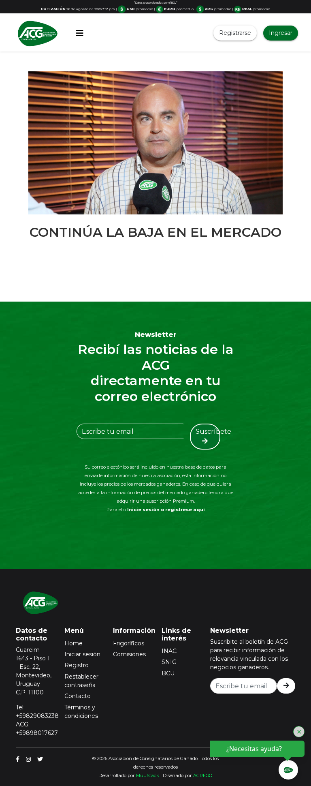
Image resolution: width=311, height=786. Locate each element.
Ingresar (280, 32)
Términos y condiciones (81, 712)
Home (73, 643)
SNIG (169, 662)
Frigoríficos (128, 643)
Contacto (77, 696)
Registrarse (235, 32)
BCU (168, 673)
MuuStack (147, 775)
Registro (76, 665)
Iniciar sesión (82, 654)
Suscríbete (208, 431)
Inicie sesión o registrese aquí (166, 509)
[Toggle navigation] (80, 33)
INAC (169, 651)
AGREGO (203, 775)
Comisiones (129, 654)
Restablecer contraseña (81, 681)
